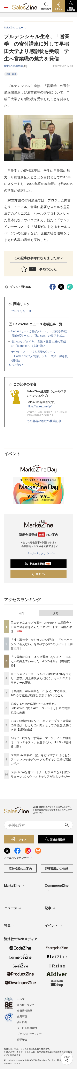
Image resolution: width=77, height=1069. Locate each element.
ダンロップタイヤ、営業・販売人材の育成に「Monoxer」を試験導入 (38, 343)
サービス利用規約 (27, 1027)
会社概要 (22, 1022)
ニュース (10, 907)
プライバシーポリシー (29, 1033)
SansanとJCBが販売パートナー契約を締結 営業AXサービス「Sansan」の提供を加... (40, 333)
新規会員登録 (40, 563)
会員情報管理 (24, 1010)
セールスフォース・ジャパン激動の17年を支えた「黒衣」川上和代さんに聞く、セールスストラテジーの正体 (41, 678)
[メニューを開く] (6, 6)
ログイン (41, 574)
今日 (21, 613)
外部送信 (22, 1039)
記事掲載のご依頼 (56, 868)
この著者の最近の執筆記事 (44, 421)
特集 (7, 925)
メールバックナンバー (40, 553)
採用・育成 (11, 74)
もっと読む (15, 365)
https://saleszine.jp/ (39, 406)
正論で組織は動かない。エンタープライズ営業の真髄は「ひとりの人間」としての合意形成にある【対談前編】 (41, 725)
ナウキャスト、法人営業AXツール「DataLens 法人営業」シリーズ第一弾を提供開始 (39, 356)
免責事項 (22, 1016)
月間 (55, 613)
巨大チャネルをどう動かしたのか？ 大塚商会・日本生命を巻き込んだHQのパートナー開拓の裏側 (41, 626)
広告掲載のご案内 (20, 868)
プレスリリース (21, 311)
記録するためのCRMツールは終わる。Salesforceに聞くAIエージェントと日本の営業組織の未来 (40, 708)
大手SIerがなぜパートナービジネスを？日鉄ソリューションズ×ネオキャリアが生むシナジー (41, 774)
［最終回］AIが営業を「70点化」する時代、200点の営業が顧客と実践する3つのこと (39, 693)
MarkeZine (12, 885)
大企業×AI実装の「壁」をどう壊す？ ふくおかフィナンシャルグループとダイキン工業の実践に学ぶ (41, 759)
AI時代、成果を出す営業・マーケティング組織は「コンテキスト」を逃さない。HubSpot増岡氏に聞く (41, 742)
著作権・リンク (25, 1004)
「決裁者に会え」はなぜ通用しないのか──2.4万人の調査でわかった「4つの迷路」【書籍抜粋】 (41, 661)
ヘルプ (20, 999)
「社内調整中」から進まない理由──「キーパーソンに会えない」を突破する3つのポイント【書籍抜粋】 (42, 643)
